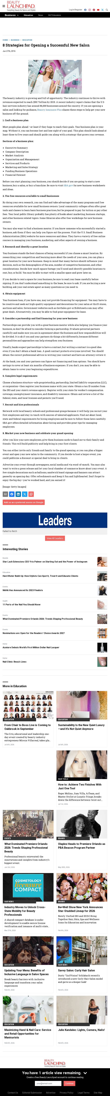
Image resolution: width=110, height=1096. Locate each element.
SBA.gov (68, 185)
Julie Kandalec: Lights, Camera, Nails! (81, 1030)
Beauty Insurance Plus (49, 109)
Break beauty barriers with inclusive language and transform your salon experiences (24, 982)
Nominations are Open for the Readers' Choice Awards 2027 (34, 633)
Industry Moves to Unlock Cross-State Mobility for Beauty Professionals (24, 911)
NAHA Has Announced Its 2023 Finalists (23, 590)
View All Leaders (55, 538)
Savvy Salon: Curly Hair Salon (76, 970)
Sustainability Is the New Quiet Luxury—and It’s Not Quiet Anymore (81, 726)
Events (5, 587)
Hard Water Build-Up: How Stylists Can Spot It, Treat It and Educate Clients (40, 576)
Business (15, 40)
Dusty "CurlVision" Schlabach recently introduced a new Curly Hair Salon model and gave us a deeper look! (80, 978)
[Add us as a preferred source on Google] (31, 494)
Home (5, 40)
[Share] (11, 494)
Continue (69, 1083)
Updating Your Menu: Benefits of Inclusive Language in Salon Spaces (26, 972)
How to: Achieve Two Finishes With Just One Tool (79, 786)
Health (5, 601)
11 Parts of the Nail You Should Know (22, 604)
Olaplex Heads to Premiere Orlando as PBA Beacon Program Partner (81, 845)
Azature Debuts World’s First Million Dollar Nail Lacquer (31, 647)
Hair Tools (63, 779)
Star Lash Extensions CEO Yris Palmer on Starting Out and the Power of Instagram (45, 561)
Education (27, 40)
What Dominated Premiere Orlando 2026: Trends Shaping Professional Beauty (43, 619)
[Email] (5, 494)
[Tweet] (24, 494)
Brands (5, 558)
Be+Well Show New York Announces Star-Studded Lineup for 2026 (80, 909)
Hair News (9, 902)
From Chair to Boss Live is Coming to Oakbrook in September (27, 726)
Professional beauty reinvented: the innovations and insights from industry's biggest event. (26, 859)
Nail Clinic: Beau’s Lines (15, 661)
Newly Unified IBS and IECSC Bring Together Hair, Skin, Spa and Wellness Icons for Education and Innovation (78, 919)
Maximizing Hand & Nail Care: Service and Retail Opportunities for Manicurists (27, 1033)
